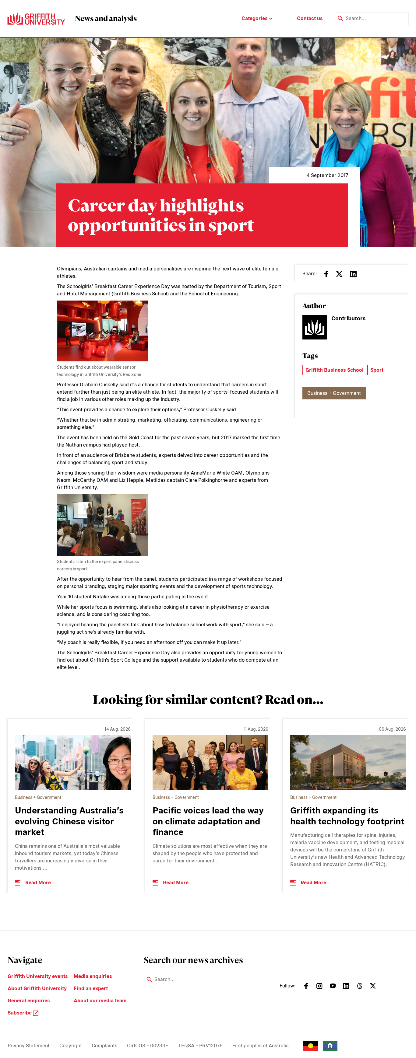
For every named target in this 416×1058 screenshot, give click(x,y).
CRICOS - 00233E (147, 1046)
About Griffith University (37, 988)
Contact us (310, 18)
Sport (376, 370)
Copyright (70, 1046)
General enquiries (29, 1001)
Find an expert (91, 988)
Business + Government (334, 393)
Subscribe (20, 1013)
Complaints (104, 1046)
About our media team (100, 1001)
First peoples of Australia (260, 1046)
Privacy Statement (29, 1046)
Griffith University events (38, 976)
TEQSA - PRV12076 (200, 1046)
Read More (38, 883)
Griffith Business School (334, 370)
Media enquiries (93, 976)
